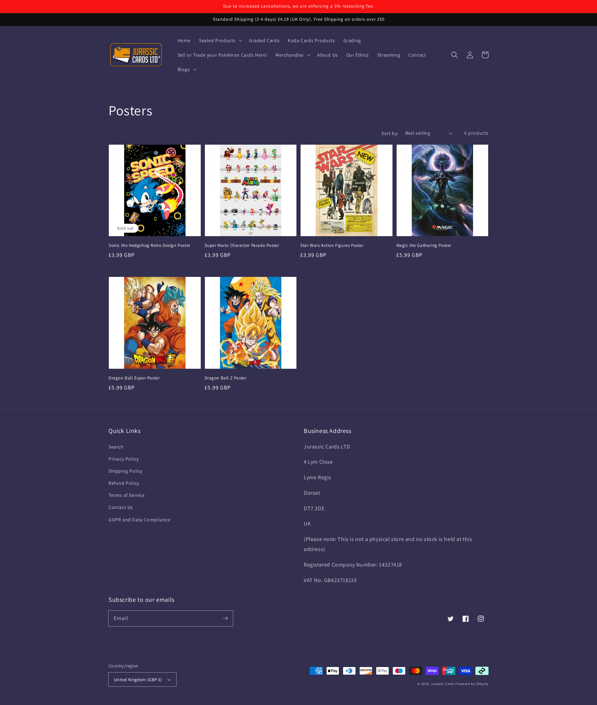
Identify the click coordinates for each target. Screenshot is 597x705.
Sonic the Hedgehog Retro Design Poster (149, 245)
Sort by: (389, 133)
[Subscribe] (225, 618)
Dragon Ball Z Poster (226, 378)
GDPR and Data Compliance (139, 519)
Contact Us (120, 507)
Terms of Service (126, 495)
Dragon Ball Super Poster (134, 378)
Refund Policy (123, 483)
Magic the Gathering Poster (424, 245)
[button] (220, 40)
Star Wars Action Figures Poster (332, 245)
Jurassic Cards (443, 684)
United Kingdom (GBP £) (138, 680)
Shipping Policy (125, 471)
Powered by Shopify (472, 684)
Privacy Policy (123, 459)
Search (116, 447)
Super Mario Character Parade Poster (242, 245)
